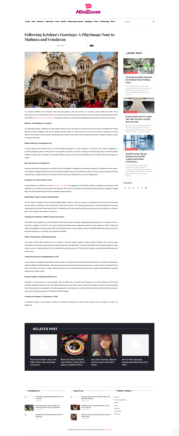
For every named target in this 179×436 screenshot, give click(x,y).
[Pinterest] (137, 187)
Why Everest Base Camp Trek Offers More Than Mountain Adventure (43, 362)
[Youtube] (146, 187)
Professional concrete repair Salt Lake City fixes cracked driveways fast (139, 119)
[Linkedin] (133, 187)
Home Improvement (131, 72)
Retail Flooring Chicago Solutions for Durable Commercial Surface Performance (136, 157)
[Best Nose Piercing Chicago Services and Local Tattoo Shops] (104, 345)
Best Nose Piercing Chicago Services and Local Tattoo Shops (103, 362)
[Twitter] (141, 187)
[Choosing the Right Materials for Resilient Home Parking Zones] (138, 66)
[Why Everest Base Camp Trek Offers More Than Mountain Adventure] (43, 345)
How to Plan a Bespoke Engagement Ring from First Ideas (135, 362)
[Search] (153, 22)
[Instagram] (129, 187)
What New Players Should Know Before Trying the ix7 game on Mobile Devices (73, 362)
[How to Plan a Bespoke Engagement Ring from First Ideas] (135, 345)
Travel (91, 45)
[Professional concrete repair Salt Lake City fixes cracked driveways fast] (138, 105)
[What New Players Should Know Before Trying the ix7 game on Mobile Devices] (74, 345)
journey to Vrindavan (60, 185)
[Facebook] (125, 187)
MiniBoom (108, 429)
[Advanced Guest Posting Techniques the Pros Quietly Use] (29, 417)
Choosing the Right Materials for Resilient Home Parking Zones (139, 80)
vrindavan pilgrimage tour (45, 118)
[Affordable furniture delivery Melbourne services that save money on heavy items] (29, 408)
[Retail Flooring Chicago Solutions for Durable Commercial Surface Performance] (138, 142)
